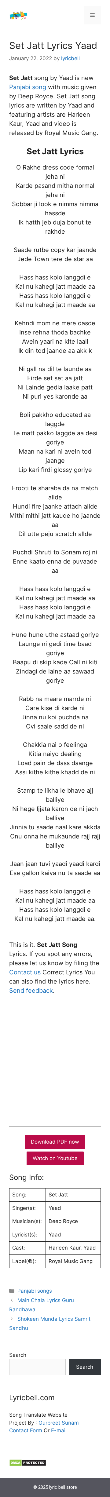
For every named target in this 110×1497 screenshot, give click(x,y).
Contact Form (25, 1430)
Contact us (25, 972)
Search (17, 1355)
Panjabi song (27, 87)
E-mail (59, 1430)
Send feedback (31, 990)
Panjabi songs (34, 1291)
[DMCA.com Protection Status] (27, 1465)
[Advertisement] (55, 1059)
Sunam (69, 1423)
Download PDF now (55, 1142)
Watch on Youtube (55, 1158)
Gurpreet (49, 1423)
